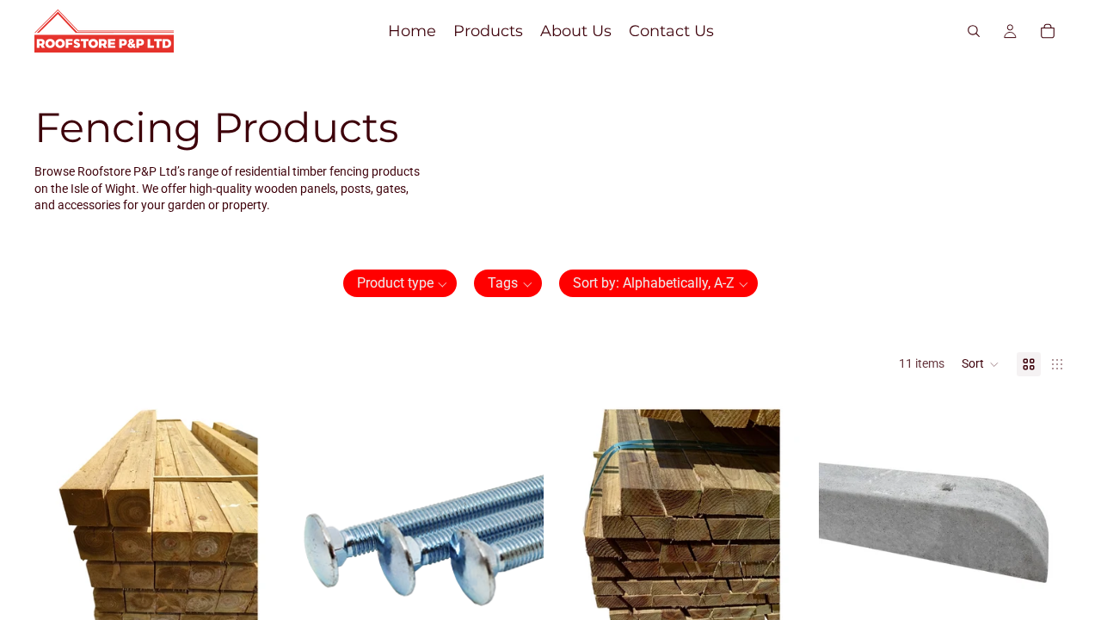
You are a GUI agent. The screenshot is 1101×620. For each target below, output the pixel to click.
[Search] (974, 31)
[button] (400, 283)
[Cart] (1048, 31)
